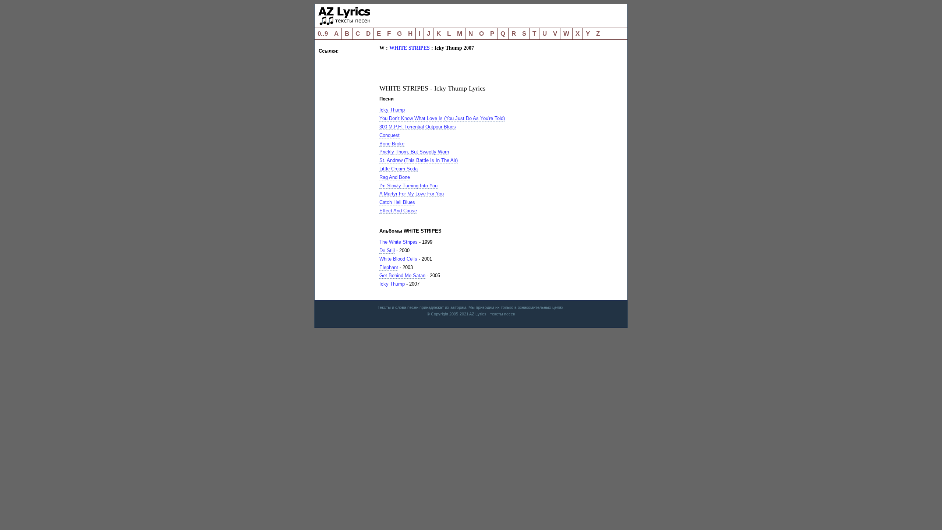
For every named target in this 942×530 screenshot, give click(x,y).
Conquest (389, 135)
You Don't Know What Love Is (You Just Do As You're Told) (442, 118)
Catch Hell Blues (397, 202)
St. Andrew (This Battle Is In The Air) (418, 160)
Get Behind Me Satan (402, 275)
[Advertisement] (348, 165)
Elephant (388, 267)
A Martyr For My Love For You (411, 194)
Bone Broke (391, 143)
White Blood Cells (398, 259)
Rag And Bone (394, 177)
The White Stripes (398, 242)
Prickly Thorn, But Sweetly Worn (414, 152)
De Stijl (387, 250)
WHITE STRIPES (409, 48)
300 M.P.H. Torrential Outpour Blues (417, 127)
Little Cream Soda (398, 169)
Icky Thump (392, 110)
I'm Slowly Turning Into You (408, 185)
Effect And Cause (398, 210)
